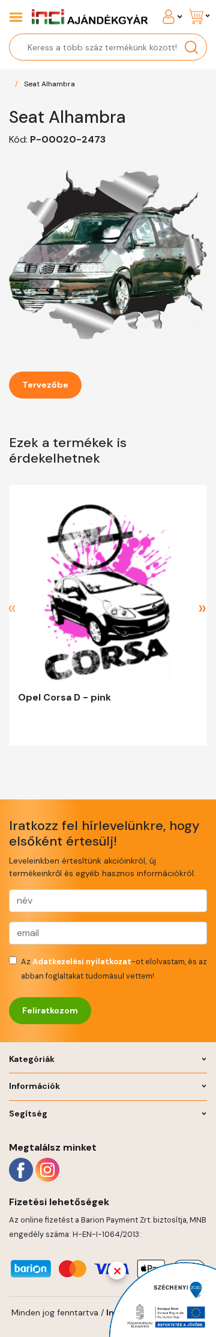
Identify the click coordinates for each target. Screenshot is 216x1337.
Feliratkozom (50, 1010)
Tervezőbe (45, 384)
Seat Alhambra (49, 84)
